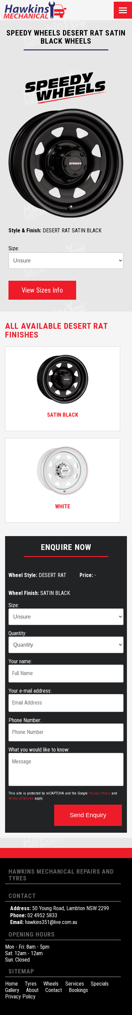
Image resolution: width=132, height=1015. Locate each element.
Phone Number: (24, 720)
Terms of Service (21, 798)
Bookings (78, 990)
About (32, 990)
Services (74, 984)
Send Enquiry (88, 815)
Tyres (31, 984)
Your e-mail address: (29, 691)
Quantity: (17, 633)
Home (11, 984)
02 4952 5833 (42, 915)
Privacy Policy (99, 793)
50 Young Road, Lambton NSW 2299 (70, 908)
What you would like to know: (38, 749)
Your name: (20, 661)
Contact (53, 990)
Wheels (51, 984)
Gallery (12, 990)
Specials (100, 984)
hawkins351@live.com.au (51, 922)
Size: (13, 605)
